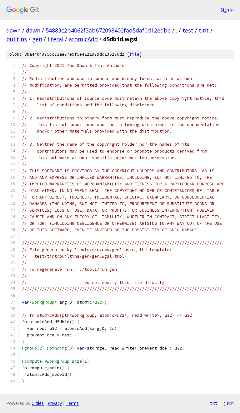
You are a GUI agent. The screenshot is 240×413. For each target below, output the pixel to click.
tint (204, 30)
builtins (16, 39)
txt (214, 403)
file (134, 54)
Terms (72, 403)
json (229, 403)
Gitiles (38, 403)
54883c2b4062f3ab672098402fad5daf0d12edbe (108, 30)
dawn (13, 30)
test (187, 30)
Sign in (227, 10)
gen (37, 39)
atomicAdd (83, 39)
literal (55, 39)
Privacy (55, 403)
